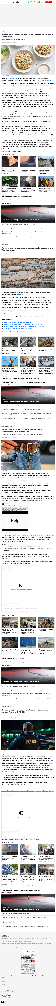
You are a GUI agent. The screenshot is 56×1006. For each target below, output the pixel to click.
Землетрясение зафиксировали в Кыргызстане (21, 220)
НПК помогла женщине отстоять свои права (13, 658)
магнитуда (33, 331)
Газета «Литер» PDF (6, 986)
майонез (19, 151)
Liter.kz (49, 80)
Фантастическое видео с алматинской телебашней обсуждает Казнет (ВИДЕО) (23, 201)
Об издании (4, 980)
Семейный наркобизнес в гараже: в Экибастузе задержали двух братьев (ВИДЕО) (27, 791)
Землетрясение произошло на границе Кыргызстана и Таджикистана (21, 228)
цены (3, 151)
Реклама (3, 981)
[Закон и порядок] (32, 1)
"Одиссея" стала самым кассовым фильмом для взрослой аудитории (20, 378)
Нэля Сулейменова (5, 256)
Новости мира (6, 218)
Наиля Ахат (4, 437)
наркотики (11, 839)
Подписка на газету (47, 2)
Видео (27, 839)
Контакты (3, 984)
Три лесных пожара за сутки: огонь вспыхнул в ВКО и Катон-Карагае (20, 886)
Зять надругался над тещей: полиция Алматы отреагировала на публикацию (23, 237)
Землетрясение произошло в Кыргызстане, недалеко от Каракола (25, 326)
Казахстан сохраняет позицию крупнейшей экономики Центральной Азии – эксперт (25, 662)
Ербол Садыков (4, 717)
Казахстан (17, 839)
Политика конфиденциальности (8, 983)
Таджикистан (13, 331)
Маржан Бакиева (5, 42)
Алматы (22, 839)
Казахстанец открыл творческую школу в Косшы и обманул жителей (20, 890)
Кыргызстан (19, 331)
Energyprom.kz (13, 78)
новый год (14, 151)
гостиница (32, 839)
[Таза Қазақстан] (41, 1)
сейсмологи (26, 331)
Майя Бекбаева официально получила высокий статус (16, 196)
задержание (4, 839)
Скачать (13, 975)
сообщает (10, 297)
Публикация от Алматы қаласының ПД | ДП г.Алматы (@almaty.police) (21, 608)
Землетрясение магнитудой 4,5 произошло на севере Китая (23, 324)
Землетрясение (5, 331)
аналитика (8, 151)
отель (37, 839)
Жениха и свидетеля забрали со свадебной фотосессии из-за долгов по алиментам (25, 382)
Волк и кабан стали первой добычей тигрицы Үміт (15, 224)
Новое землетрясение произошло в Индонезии (18, 328)
